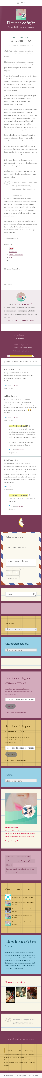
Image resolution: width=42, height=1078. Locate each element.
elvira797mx (10, 369)
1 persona (15, 385)
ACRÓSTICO (21, 336)
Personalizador (18, 968)
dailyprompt (10, 857)
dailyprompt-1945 (12, 861)
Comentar (12, 578)
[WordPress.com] (9, 573)
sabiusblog (9, 396)
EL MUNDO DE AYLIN (18, 426)
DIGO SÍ (9, 865)
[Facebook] (16, 573)
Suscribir (10, 706)
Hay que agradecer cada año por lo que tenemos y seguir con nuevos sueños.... (20, 870)
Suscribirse (11, 754)
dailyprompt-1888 (23, 857)
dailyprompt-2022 (27, 861)
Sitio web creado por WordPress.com (20, 1039)
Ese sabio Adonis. (28, 897)
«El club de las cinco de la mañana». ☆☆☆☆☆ (21, 347)
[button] (10, 996)
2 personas (20, 449)
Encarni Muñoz (16, 897)
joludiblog (9, 460)
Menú (22, 3)
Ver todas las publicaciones (21, 320)
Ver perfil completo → (12, 841)
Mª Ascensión (16, 909)
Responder (8, 388)
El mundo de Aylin (21, 22)
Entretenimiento (21, 37)
